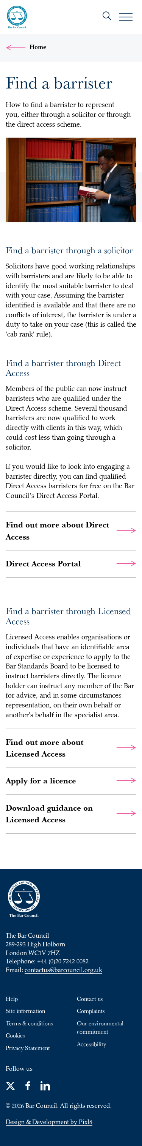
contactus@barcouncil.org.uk (63, 971)
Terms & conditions (29, 1023)
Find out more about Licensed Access (44, 748)
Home (38, 48)
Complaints (91, 1010)
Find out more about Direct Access (57, 530)
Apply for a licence (41, 780)
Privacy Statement (28, 1048)
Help (12, 998)
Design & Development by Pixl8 (49, 1123)
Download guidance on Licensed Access (49, 813)
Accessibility (91, 1044)
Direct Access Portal (43, 563)
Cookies (15, 1035)
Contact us (90, 998)
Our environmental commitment (100, 1027)
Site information (25, 1010)
